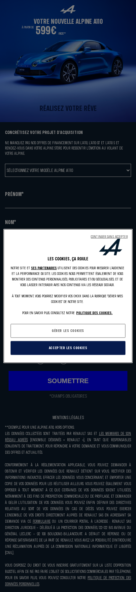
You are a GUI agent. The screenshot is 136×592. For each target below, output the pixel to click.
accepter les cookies (68, 347)
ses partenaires (44, 267)
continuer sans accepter (109, 236)
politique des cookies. (94, 313)
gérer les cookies (68, 330)
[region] (67, 296)
